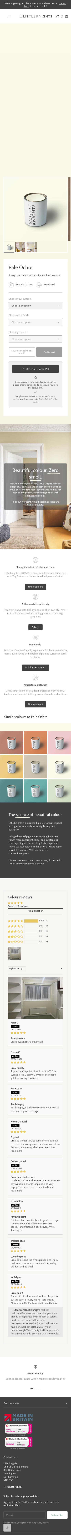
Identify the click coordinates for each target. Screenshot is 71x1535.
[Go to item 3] (32, 247)
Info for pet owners (35, 667)
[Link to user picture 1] (35, 998)
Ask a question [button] (35, 911)
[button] (15, 921)
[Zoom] (62, 235)
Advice (35, 627)
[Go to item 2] (20, 247)
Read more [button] (16, 1151)
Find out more (35, 586)
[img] (35, 1033)
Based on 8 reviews (18, 906)
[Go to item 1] (9, 247)
